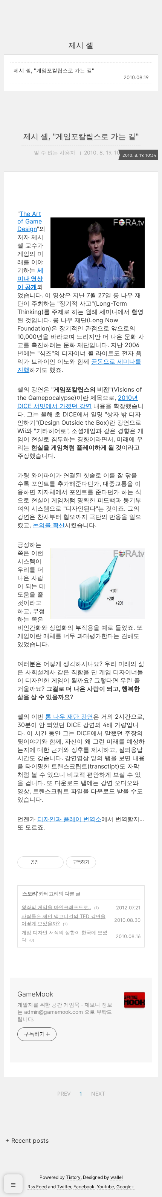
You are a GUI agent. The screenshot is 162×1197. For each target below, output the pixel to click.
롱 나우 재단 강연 (69, 716)
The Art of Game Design (29, 221)
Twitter (64, 1186)
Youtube (105, 1186)
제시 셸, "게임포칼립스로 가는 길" (54, 70)
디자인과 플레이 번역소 (69, 819)
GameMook (35, 994)
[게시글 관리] (55, 862)
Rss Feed (37, 1186)
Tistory (73, 1177)
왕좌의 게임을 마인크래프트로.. (56, 907)
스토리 (29, 893)
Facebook (84, 1186)
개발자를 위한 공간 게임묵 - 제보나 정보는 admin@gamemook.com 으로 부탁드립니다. (64, 1011)
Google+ (125, 1186)
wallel (116, 1177)
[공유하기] (45, 862)
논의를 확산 (49, 525)
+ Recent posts (27, 1140)
